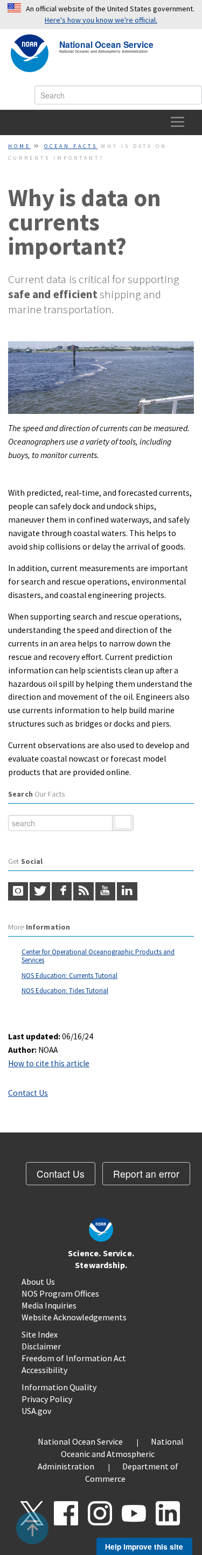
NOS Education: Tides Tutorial (65, 990)
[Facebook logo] (62, 891)
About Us (38, 1281)
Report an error (146, 1173)
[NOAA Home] (29, 53)
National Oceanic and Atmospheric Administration (111, 1454)
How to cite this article (48, 1063)
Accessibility (44, 1369)
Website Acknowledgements (74, 1317)
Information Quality (59, 1387)
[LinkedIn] (127, 891)
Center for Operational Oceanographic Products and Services (98, 956)
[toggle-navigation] (178, 122)
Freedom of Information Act (74, 1358)
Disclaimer (41, 1346)
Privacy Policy (47, 1399)
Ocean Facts (70, 146)
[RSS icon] (83, 891)
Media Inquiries (49, 1305)
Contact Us (28, 1093)
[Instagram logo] (18, 891)
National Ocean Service (106, 43)
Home (19, 146)
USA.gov (36, 1410)
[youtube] (105, 891)
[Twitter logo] (40, 891)
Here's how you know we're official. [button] (101, 20)
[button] (32, 1528)
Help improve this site (144, 1546)
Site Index (40, 1334)
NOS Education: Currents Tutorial (69, 975)
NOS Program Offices (60, 1293)
